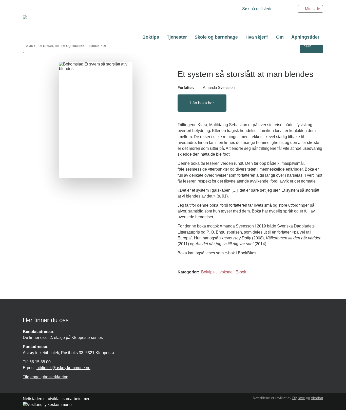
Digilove (298, 398)
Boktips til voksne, (217, 272)
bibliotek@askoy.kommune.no (63, 368)
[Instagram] (231, 9)
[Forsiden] (92, 22)
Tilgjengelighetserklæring (45, 377)
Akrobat (317, 398)
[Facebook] (223, 9)
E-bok (241, 272)
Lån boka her (202, 103)
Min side (312, 9)
